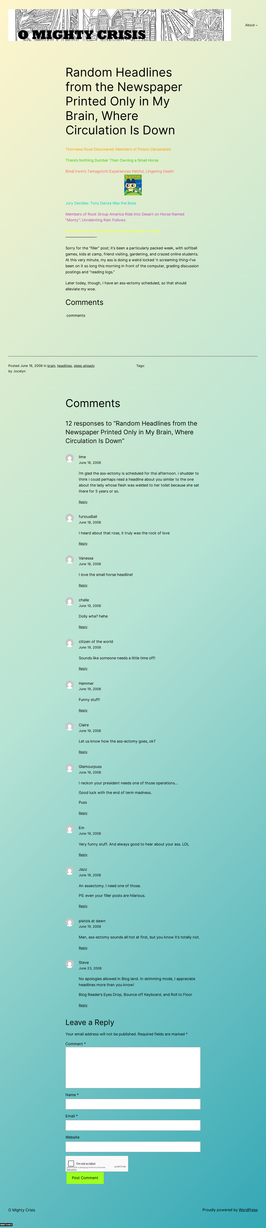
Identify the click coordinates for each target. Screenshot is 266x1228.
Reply (83, 502)
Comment (75, 1044)
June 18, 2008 (90, 462)
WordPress (248, 1210)
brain (51, 366)
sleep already (84, 366)
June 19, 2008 (90, 606)
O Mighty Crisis (21, 1210)
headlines (64, 366)
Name (72, 1095)
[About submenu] (257, 25)
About (250, 25)
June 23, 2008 (90, 968)
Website (72, 1137)
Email (71, 1116)
